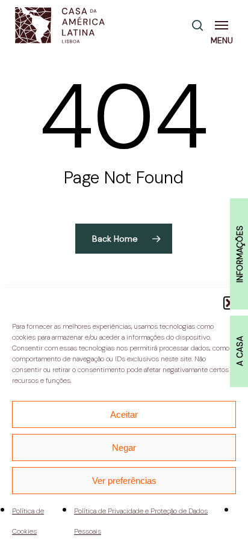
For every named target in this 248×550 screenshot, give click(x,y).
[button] (224, 25)
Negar (124, 447)
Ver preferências (124, 480)
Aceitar (124, 414)
